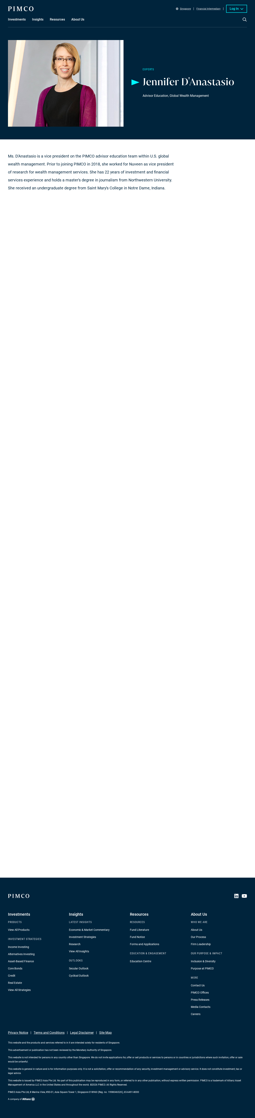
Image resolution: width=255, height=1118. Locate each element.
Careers (195, 1014)
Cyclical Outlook (79, 975)
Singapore (185, 8)
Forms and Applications (144, 944)
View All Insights (79, 951)
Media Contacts (200, 1006)
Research (74, 944)
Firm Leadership (201, 944)
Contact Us (198, 985)
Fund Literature (139, 929)
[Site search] (244, 22)
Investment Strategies (82, 937)
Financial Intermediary (208, 8)
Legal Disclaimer (82, 1033)
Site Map (105, 1033)
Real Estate (15, 982)
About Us (196, 929)
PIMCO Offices (200, 992)
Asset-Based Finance (21, 961)
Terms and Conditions (49, 1033)
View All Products (18, 929)
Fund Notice (137, 937)
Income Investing (18, 947)
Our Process (198, 937)
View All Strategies (19, 990)
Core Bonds (15, 968)
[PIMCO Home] (20, 8)
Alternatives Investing (21, 954)
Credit (11, 975)
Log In (234, 9)
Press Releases (200, 999)
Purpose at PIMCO (202, 968)
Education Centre (140, 961)
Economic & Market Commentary (89, 929)
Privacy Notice (18, 1033)
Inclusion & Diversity (203, 961)
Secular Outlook (78, 968)
